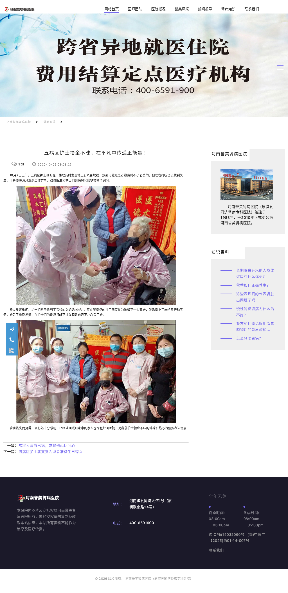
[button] (280, 61)
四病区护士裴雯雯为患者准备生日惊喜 (50, 451)
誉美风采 (182, 9)
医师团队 (135, 9)
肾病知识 (228, 9)
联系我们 (252, 9)
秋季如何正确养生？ (253, 285)
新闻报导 (205, 9)
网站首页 (111, 9)
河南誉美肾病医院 (19, 122)
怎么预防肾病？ (249, 338)
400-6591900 (12, 339)
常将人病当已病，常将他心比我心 (46, 445)
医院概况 (158, 9)
